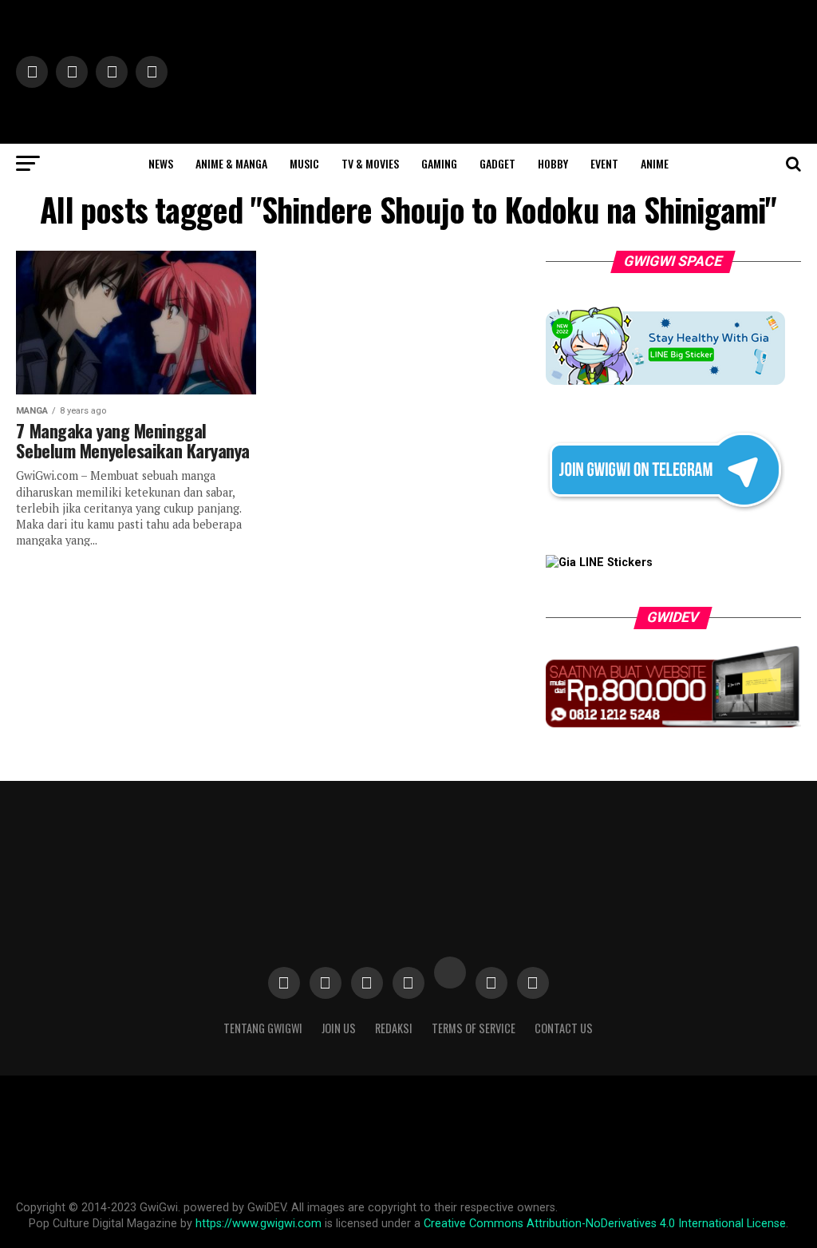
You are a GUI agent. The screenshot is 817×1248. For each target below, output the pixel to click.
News (160, 163)
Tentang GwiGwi (262, 1028)
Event (604, 163)
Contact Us (564, 1028)
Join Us (339, 1028)
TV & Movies (370, 163)
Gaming (439, 163)
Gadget (497, 163)
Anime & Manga (231, 163)
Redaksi (393, 1028)
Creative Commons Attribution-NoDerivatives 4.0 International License (605, 1223)
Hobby (553, 163)
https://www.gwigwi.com (258, 1223)
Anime (655, 163)
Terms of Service (473, 1028)
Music (304, 163)
